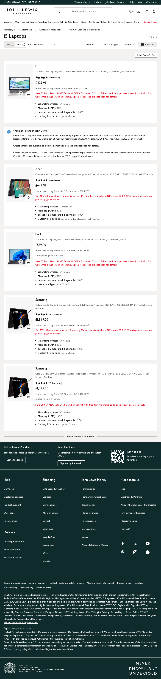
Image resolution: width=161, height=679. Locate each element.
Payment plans (89, 488)
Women (8, 21)
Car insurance (89, 528)
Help (96, 2)
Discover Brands (132, 21)
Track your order (12, 549)
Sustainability (10, 587)
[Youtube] (148, 544)
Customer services (13, 496)
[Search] (58, 11)
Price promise (10, 520)
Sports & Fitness (90, 21)
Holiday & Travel (108, 21)
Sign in (132, 11)
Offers (46, 552)
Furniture (42, 21)
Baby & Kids (66, 21)
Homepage (9, 29)
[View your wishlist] (145, 11)
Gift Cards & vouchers (54, 488)
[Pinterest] (123, 553)
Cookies (139, 582)
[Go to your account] (138, 11)
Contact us (10, 488)
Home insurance (90, 512)
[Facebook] (123, 544)
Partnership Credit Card (94, 496)
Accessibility (26, 587)
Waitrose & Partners (131, 496)
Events (46, 560)
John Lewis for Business (133, 512)
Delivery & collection (14, 541)
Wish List (48, 528)
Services (47, 496)
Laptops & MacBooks (50, 29)
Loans (85, 536)
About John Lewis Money (95, 544)
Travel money (88, 504)
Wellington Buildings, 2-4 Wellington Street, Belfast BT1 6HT (120, 612)
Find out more (85, 156)
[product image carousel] (19, 81)
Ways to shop (81, 2)
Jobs (123, 488)
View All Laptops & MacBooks (84, 29)
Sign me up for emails (71, 463)
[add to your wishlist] (20, 93)
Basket (46, 520)
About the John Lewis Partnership (138, 504)
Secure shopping (37, 582)
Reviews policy (43, 587)
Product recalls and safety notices (66, 582)
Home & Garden (28, 21)
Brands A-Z (49, 536)
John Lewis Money (114, 2)
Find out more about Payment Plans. (21, 622)
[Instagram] (135, 553)
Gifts (120, 21)
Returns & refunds (13, 557)
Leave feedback (14, 460)
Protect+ (125, 528)
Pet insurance (89, 520)
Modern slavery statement (100, 582)
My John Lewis (135, 2)
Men (17, 21)
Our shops (9, 512)
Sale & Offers (150, 21)
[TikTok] (148, 553)
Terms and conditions (15, 582)
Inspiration (48, 544)
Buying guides (50, 504)
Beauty (76, 21)
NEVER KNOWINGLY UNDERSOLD (22, 2)
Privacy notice (124, 582)
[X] (135, 544)
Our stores (151, 2)
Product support (12, 504)
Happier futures (129, 520)
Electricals (53, 21)
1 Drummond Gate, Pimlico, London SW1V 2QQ (94, 605)
